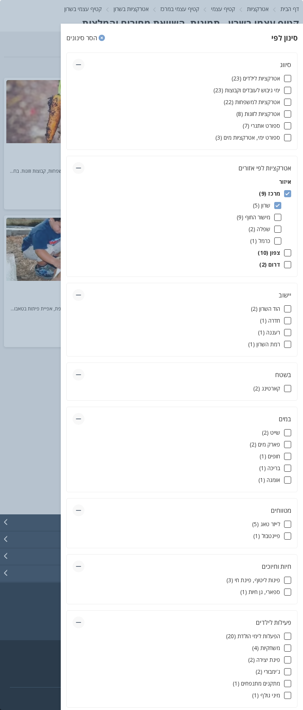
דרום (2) (269, 264)
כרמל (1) (260, 241)
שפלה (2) (259, 229)
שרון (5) (261, 205)
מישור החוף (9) (253, 217)
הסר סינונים (82, 38)
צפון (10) (269, 252)
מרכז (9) (269, 193)
